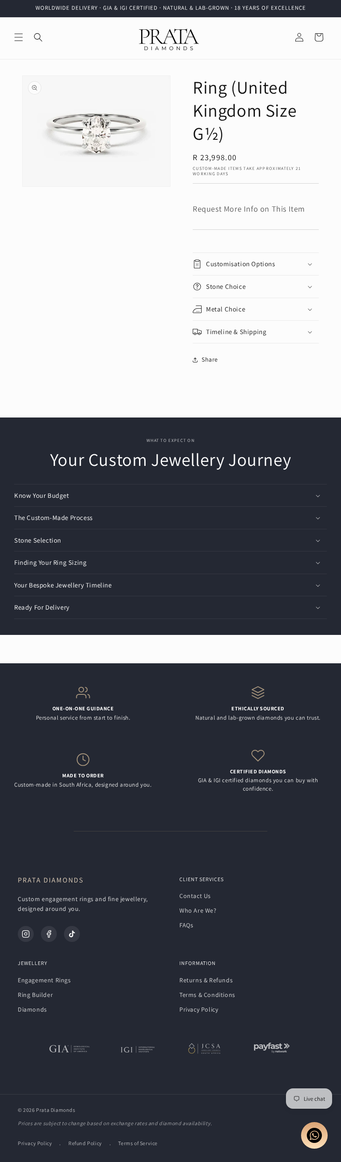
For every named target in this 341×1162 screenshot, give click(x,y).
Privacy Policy (198, 1009)
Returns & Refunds (206, 980)
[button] (18, 37)
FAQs (186, 925)
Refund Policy (85, 1143)
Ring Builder (35, 995)
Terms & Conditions (207, 995)
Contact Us (195, 896)
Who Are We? (198, 910)
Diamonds (32, 1009)
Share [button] (210, 359)
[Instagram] (26, 934)
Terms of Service (138, 1143)
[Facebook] (49, 934)
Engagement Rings (44, 980)
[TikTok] (72, 934)
